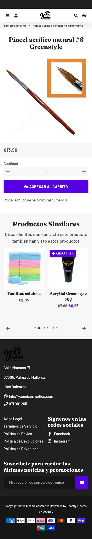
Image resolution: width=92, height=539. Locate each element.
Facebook (61, 433)
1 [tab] (35, 328)
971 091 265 (17, 403)
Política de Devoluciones (23, 441)
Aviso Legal (13, 418)
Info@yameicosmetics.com (30, 396)
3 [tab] (44, 328)
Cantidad (11, 163)
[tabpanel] (24, 275)
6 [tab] (57, 328)
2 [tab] (39, 328)
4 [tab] (48, 328)
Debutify (47, 511)
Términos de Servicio (20, 426)
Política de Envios (18, 433)
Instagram (62, 441)
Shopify (71, 506)
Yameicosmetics (15, 25)
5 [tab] (53, 328)
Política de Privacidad (21, 448)
